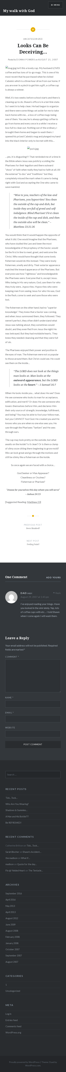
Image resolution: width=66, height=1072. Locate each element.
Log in (8, 1014)
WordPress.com (33, 1065)
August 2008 (12, 930)
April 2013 (11, 912)
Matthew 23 (33, 502)
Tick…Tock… (11, 798)
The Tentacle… (35, 870)
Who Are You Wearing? (17, 804)
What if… (25, 858)
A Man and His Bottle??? (17, 816)
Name (9, 697)
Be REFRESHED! (13, 822)
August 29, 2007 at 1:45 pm (35, 597)
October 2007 (12, 949)
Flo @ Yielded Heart (15, 870)
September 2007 (14, 955)
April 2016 (11, 899)
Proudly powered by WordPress (24, 1062)
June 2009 (11, 924)
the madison (11, 858)
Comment (12, 657)
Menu (57, 5)
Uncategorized (33, 39)
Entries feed (12, 1020)
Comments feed (13, 1026)
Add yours (53, 577)
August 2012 (12, 918)
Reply (58, 593)
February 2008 (13, 937)
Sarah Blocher (12, 852)
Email (9, 712)
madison (10, 864)
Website (10, 727)
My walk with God (19, 10)
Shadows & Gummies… (16, 810)
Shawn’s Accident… (32, 852)
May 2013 (10, 906)
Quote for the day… (27, 864)
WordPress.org (13, 1032)
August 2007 (12, 962)
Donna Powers (25, 59)
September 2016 (14, 893)
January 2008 (12, 943)
